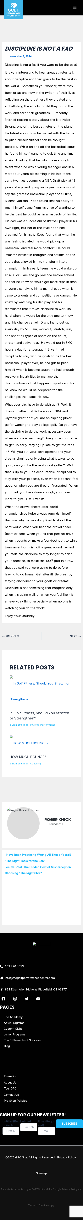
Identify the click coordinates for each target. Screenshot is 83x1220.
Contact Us (11, 1094)
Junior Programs (14, 1034)
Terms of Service (38, 1205)
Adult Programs (14, 1023)
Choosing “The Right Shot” (23, 873)
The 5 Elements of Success (22, 1040)
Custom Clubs (13, 1028)
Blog (7, 1046)
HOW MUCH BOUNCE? (28, 756)
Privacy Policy (66, 1157)
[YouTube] (38, 998)
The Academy (13, 1017)
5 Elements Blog (19, 724)
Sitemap (41, 1173)
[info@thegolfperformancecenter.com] (27, 978)
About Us (10, 1082)
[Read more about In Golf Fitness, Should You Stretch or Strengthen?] (41, 691)
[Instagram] (15, 998)
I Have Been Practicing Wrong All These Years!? (38, 855)
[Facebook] (3, 998)
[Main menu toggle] (74, 7)
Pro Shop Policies (15, 1100)
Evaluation (10, 1076)
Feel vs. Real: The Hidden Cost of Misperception (38, 867)
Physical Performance (43, 724)
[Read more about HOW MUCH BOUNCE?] (29, 743)
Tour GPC (10, 1088)
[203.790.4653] (12, 966)
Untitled (25, 1121)
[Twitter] (26, 998)
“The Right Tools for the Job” (25, 861)
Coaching (35, 763)
